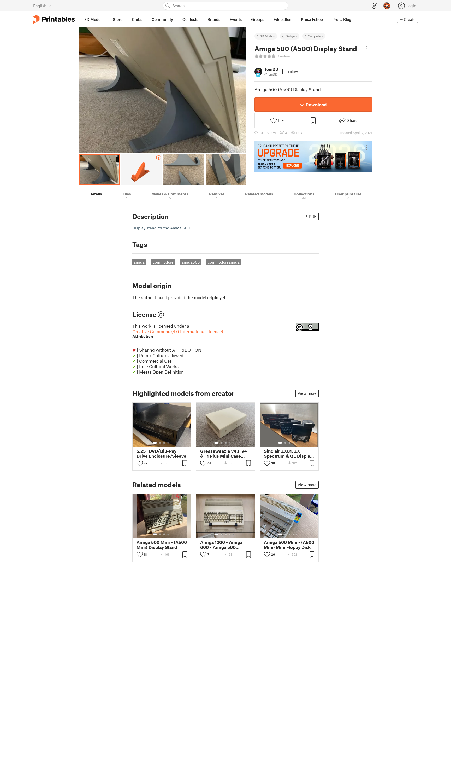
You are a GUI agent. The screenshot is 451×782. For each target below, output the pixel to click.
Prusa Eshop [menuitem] (312, 19)
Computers (315, 36)
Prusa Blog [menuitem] (341, 19)
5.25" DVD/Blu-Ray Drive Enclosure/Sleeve (161, 454)
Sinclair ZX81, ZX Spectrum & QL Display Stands (288, 454)
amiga (139, 262)
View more (307, 393)
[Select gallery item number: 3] (164, 443)
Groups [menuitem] (257, 19)
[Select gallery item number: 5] (234, 443)
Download (316, 104)
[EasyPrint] (374, 5)
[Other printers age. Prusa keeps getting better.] (313, 156)
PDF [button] (313, 216)
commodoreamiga (224, 262)
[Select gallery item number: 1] (155, 443)
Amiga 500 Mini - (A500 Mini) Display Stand (162, 545)
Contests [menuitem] (190, 19)
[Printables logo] (54, 19)
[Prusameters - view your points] (386, 5)
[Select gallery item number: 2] (160, 443)
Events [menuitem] (236, 19)
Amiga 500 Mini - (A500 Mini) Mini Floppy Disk (289, 545)
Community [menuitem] (162, 19)
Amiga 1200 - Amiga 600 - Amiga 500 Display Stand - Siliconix (225, 545)
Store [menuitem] (117, 19)
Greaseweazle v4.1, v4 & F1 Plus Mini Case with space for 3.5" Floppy (223, 454)
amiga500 (191, 262)
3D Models (267, 36)
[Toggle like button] (140, 463)
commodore (163, 262)
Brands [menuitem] (213, 19)
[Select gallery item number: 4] (168, 443)
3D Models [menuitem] (93, 19)
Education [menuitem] (283, 19)
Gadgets (291, 36)
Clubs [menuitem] (137, 19)
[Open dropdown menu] (366, 48)
